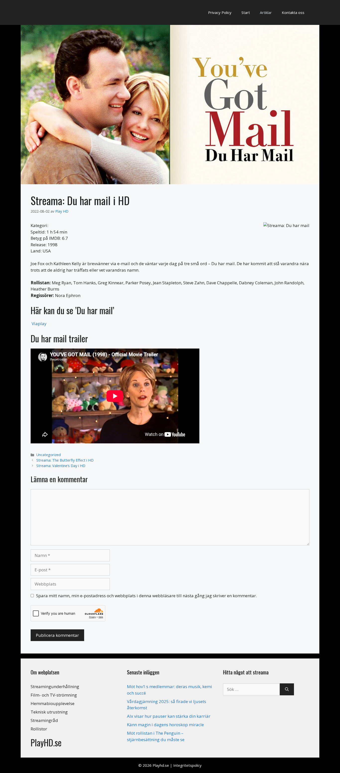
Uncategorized (48, 454)
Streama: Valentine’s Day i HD (60, 465)
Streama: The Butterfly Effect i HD (65, 460)
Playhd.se (161, 765)
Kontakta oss (293, 12)
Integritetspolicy (187, 765)
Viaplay (39, 323)
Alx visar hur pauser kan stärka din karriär (168, 716)
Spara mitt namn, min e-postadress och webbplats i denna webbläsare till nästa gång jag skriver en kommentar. (146, 595)
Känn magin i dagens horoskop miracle (165, 724)
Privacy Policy (219, 12)
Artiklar (266, 12)
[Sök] (287, 689)
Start (245, 12)
